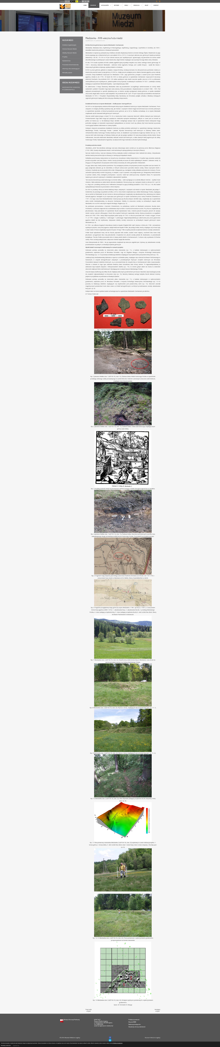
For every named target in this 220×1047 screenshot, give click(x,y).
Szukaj (156, 1)
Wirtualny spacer (67, 72)
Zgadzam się (16, 1045)
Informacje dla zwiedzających (71, 68)
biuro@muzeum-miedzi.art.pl (105, 1026)
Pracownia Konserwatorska (70, 65)
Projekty (64, 57)
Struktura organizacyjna (69, 45)
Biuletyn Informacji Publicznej (72, 1019)
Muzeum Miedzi (149, 1037)
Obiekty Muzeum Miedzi (69, 53)
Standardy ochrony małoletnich (136, 1027)
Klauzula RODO (132, 1022)
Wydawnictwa (66, 61)
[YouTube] (110, 1040)
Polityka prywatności (133, 1019)
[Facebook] (110, 1037)
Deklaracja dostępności (134, 1024)
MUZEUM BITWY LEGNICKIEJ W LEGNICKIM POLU (71, 88)
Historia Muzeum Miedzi (69, 49)
